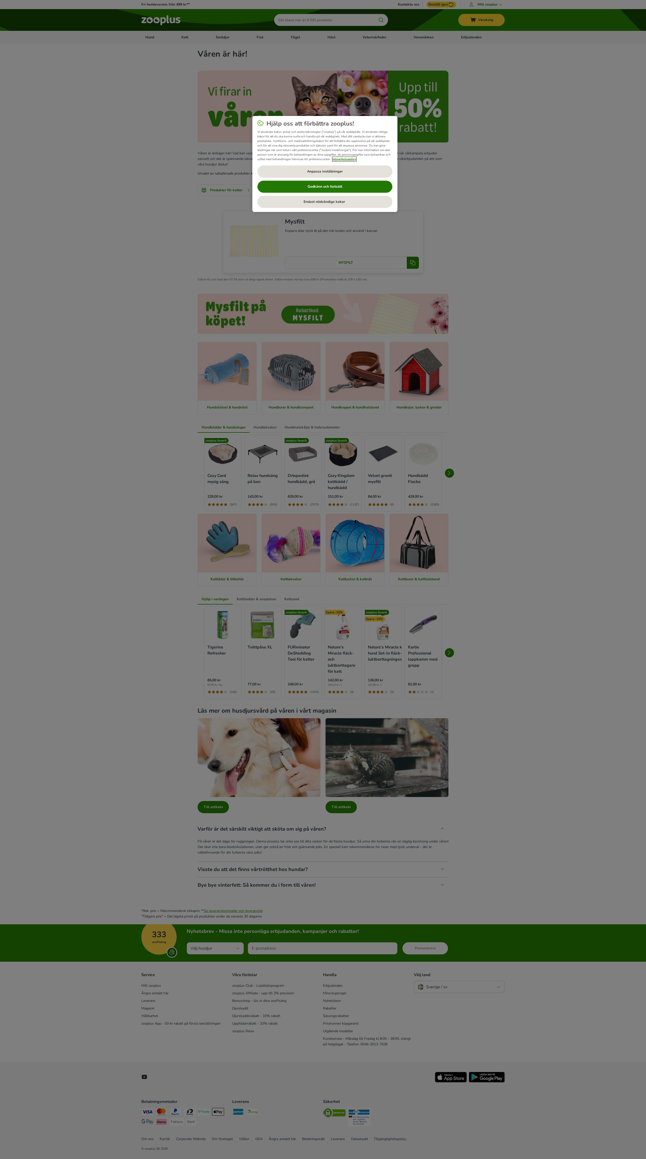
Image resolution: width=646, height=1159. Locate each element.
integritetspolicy (344, 159)
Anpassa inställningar (325, 171)
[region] (324, 164)
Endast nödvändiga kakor (325, 201)
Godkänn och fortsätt (325, 186)
